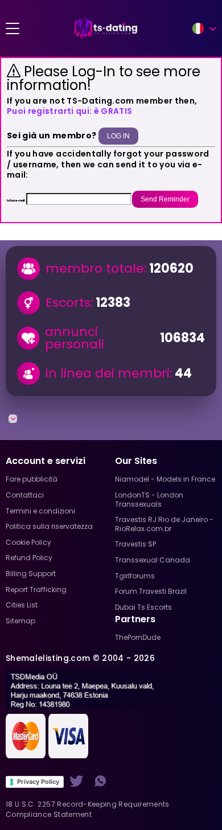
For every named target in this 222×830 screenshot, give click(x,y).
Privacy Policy (38, 782)
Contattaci (25, 495)
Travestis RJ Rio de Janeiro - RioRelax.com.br (164, 524)
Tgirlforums (135, 576)
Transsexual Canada (152, 560)
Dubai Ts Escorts (143, 607)
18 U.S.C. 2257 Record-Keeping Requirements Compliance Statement (88, 809)
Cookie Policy (28, 542)
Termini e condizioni (40, 511)
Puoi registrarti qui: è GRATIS (70, 111)
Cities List (22, 605)
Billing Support (31, 573)
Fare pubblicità (31, 479)
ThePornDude (138, 637)
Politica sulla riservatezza (49, 526)
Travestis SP (135, 544)
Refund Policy (29, 557)
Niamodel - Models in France (165, 479)
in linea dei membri (108, 373)
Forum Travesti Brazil (151, 591)
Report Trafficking (36, 589)
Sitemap (20, 621)
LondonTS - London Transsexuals (149, 499)
